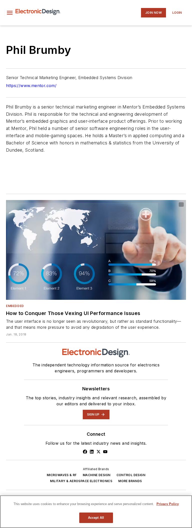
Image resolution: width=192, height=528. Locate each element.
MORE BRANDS (130, 481)
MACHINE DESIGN (96, 475)
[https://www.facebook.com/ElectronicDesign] (85, 451)
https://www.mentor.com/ (31, 85)
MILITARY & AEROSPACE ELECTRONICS (81, 481)
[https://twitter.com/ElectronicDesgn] (98, 451)
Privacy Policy (167, 504)
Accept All (96, 518)
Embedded (15, 306)
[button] (10, 12)
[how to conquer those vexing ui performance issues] (96, 250)
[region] (96, 511)
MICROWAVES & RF (62, 475)
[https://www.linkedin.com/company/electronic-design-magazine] (91, 451)
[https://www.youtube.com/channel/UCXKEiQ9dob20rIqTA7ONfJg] (105, 451)
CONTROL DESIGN (131, 475)
